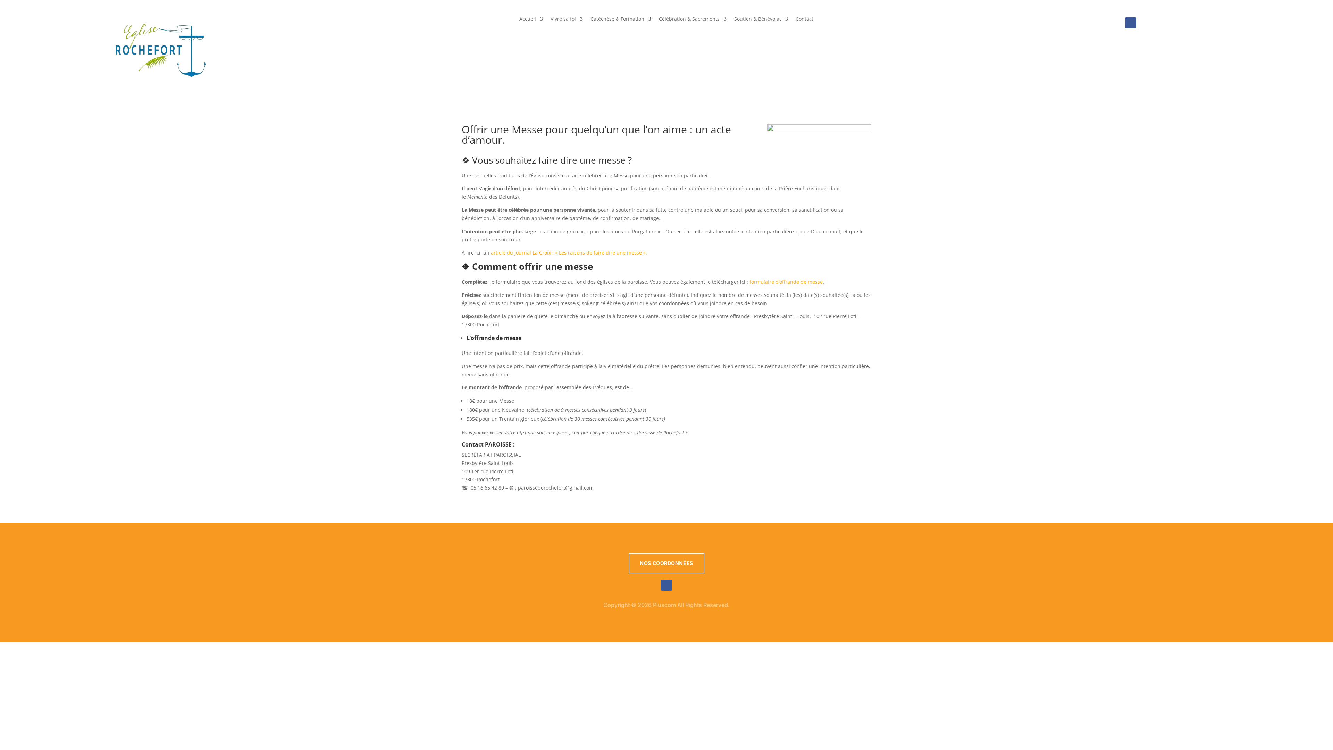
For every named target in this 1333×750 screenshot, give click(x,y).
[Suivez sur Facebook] (1130, 22)
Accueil (527, 19)
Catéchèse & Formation (617, 19)
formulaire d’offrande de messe (786, 281)
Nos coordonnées (666, 563)
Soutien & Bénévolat (757, 19)
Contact (804, 19)
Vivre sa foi (563, 19)
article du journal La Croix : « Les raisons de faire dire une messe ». (568, 252)
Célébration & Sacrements (689, 19)
